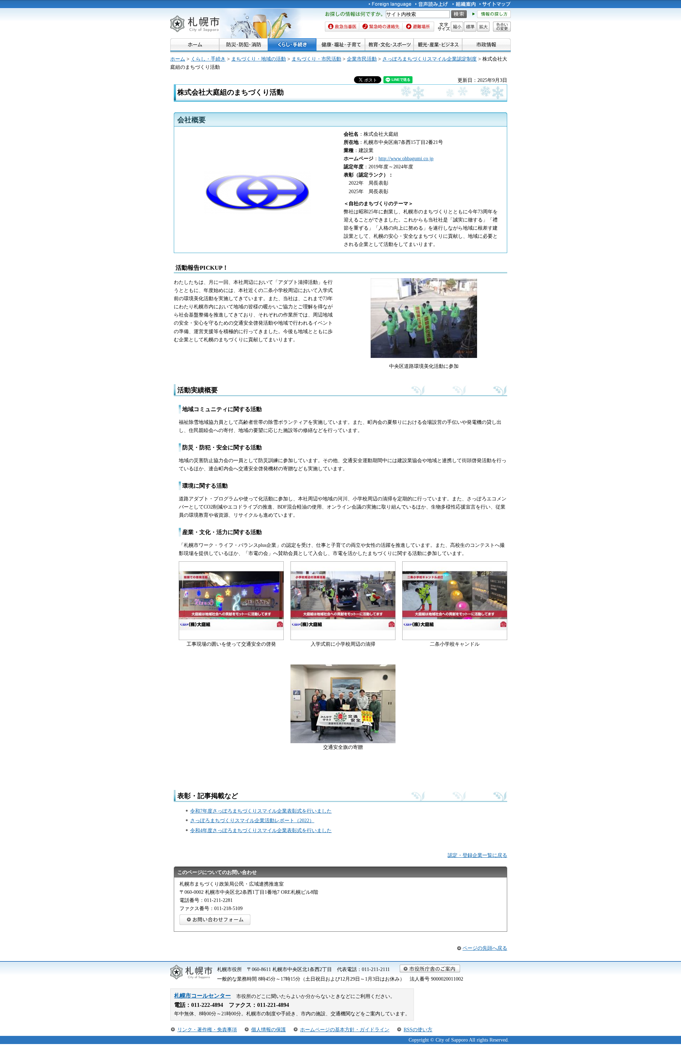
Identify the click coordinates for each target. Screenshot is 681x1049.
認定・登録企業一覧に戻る (477, 855)
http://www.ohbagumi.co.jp (405, 158)
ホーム (177, 59)
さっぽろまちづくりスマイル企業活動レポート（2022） (252, 820)
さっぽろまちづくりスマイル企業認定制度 (429, 59)
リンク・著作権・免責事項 (207, 1029)
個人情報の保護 (268, 1029)
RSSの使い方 (418, 1029)
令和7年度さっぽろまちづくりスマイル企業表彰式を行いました (261, 811)
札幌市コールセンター (202, 996)
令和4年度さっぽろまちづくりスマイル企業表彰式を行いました (261, 830)
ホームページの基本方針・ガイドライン (344, 1029)
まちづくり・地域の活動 (258, 59)
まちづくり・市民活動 (316, 59)
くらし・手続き (208, 59)
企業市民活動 (362, 59)
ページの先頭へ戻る (485, 948)
